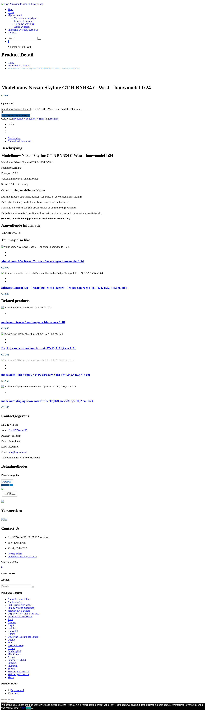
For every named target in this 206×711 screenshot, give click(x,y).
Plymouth (13, 665)
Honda (11, 648)
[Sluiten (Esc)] (12, 699)
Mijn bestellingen (23, 21)
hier (24, 707)
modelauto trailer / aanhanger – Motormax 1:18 (33, 322)
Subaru (11, 668)
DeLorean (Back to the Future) (23, 636)
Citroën (11, 634)
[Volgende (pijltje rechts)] (6, 702)
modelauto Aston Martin (20, 616)
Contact (12, 32)
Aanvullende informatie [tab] (20, 141)
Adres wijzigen (22, 26)
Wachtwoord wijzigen (25, 18)
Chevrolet (13, 631)
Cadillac (12, 628)
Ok (28, 708)
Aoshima (53, 118)
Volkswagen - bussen (18, 671)
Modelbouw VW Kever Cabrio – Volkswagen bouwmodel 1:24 (42, 261)
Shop (10, 9)
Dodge (11, 639)
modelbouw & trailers (19, 65)
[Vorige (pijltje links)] (2, 702)
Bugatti (11, 625)
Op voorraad (17, 690)
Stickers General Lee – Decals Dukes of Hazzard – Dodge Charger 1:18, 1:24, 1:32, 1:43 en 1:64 (64, 287)
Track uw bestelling (24, 24)
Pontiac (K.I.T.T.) (17, 660)
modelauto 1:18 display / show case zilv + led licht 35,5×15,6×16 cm (45, 374)
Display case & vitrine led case (23, 613)
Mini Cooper (14, 654)
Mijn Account (15, 15)
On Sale (15, 693)
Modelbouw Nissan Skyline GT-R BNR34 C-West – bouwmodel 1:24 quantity (41, 109)
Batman (12, 622)
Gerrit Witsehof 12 (18, 430)
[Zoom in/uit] (2, 699)
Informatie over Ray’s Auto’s (22, 556)
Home (11, 12)
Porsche (12, 662)
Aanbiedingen (15, 602)
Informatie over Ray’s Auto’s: (23, 29)
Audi (10, 619)
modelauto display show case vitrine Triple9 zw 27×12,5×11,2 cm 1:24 (47, 401)
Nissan (40, 118)
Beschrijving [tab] (14, 138)
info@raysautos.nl (18, 452)
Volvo (11, 677)
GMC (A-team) (15, 645)
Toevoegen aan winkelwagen (16, 115)
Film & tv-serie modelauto (21, 607)
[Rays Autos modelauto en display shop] (22, 4)
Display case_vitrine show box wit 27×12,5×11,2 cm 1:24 (38, 348)
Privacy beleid (15, 553)
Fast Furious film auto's (19, 605)
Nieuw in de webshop (19, 599)
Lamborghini (14, 651)
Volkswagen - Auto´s (18, 674)
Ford (10, 642)
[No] (32, 708)
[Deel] (9, 699)
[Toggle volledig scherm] (6, 699)
